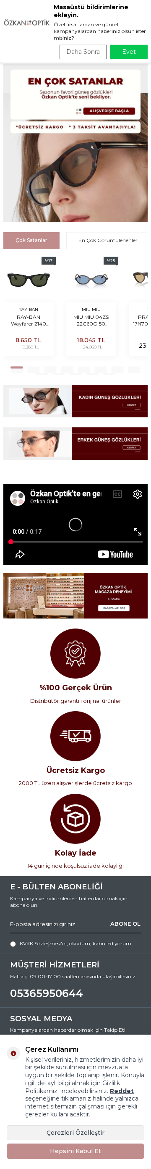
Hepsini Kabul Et (75, 1151)
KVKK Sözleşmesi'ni (43, 943)
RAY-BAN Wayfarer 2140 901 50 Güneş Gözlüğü (28, 320)
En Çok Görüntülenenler (108, 240)
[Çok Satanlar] (75, 143)
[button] (16, 367)
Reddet (122, 1091)
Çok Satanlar (31, 240)
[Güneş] (75, 401)
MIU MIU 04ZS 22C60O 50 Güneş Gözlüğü (91, 320)
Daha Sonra (83, 52)
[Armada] (75, 596)
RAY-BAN (28, 309)
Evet (129, 52)
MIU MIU (91, 309)
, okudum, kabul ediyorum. (76, 943)
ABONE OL (125, 924)
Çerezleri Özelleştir (75, 1132)
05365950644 (46, 993)
